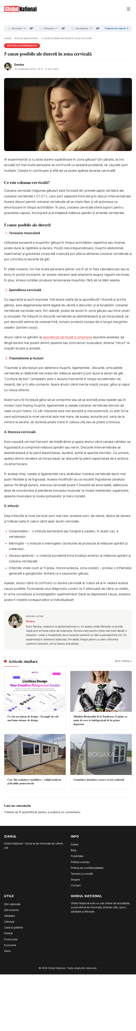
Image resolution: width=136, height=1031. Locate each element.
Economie (10, 945)
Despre (75, 879)
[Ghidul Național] (21, 9)
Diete (7, 951)
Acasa (74, 844)
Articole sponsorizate (26, 38)
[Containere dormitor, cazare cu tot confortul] (101, 754)
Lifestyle (9, 921)
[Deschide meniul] (128, 9)
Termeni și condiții (82, 873)
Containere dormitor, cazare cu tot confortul (98, 779)
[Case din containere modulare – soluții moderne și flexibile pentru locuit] (35, 754)
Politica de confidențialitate (87, 868)
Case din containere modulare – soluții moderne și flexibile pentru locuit (34, 781)
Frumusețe (11, 939)
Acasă (7, 38)
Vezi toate (122, 661)
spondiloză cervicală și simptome (67, 337)
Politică (8, 933)
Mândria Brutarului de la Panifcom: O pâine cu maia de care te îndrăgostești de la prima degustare (100, 720)
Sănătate (9, 915)
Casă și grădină (13, 927)
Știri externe (11, 910)
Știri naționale (12, 904)
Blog (73, 850)
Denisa (19, 64)
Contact (76, 885)
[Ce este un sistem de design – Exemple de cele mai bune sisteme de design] (35, 691)
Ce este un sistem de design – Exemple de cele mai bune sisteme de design (33, 718)
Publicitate (77, 856)
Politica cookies (80, 862)
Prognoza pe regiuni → (117, 28)
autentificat (29, 812)
